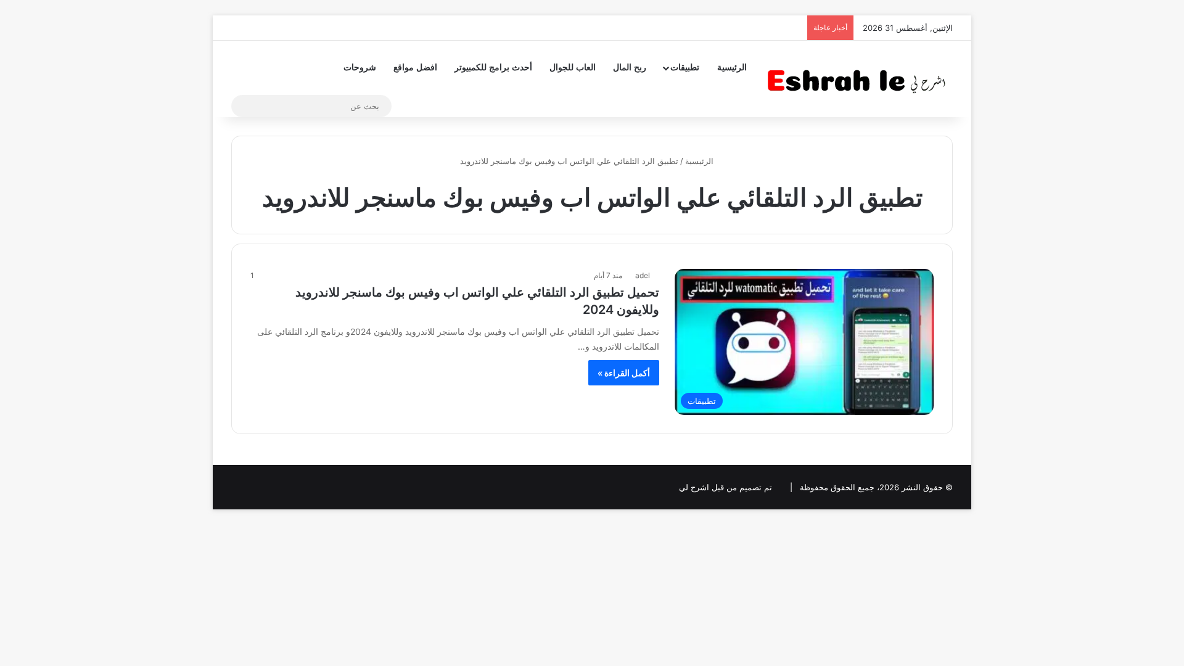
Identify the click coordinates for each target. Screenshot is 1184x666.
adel (642, 275)
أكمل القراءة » (624, 373)
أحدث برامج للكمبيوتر (493, 67)
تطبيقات (684, 67)
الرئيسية (732, 67)
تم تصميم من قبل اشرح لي (725, 487)
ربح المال (629, 67)
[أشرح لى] (860, 79)
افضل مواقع (415, 67)
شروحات (359, 67)
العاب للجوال (572, 67)
